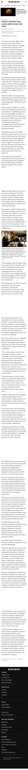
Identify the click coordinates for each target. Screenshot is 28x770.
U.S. (2, 5)
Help (3, 747)
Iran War (7, 5)
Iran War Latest (5, 677)
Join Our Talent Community (9, 744)
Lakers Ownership (6, 682)
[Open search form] (26, 2)
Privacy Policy (5, 704)
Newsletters (5, 722)
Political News (5, 675)
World (23, 5)
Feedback (4, 749)
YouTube (4, 689)
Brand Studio (5, 729)
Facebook (4, 692)
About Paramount (6, 739)
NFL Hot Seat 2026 (7, 680)
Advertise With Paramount (9, 742)
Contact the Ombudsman (8, 752)
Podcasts (4, 724)
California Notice (6, 707)
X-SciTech (4, 19)
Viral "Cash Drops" (16, 5)
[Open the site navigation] (4, 2)
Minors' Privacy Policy (7, 715)
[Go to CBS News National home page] (14, 2)
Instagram (4, 695)
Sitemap (4, 732)
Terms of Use (5, 712)
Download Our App (7, 727)
